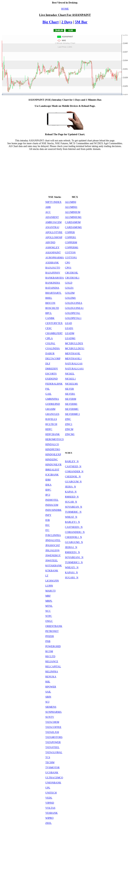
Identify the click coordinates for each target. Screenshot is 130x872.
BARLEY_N (72, 461)
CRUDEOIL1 (72, 277)
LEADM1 (70, 338)
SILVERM (70, 399)
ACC (48, 212)
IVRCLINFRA (53, 535)
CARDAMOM (73, 222)
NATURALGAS (73, 363)
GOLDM (70, 293)
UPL (47, 787)
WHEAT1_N (71, 567)
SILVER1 (70, 394)
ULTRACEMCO (54, 777)
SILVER (69, 388)
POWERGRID (53, 646)
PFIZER (49, 636)
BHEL (48, 298)
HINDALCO (52, 444)
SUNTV (49, 717)
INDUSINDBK (53, 510)
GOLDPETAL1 (73, 318)
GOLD (68, 282)
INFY (48, 515)
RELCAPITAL (53, 666)
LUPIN (49, 585)
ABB (48, 207)
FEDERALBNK (54, 383)
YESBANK (51, 813)
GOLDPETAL (72, 313)
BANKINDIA (52, 282)
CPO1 (68, 267)
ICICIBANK (52, 474)
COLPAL (50, 343)
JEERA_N (70, 486)
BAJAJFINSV (52, 272)
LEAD (68, 323)
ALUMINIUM (72, 212)
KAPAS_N (71, 491)
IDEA (48, 484)
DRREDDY (51, 368)
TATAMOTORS (53, 737)
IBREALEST (52, 469)
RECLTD (50, 656)
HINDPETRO (52, 449)
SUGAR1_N (71, 577)
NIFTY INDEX (53, 202)
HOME (65, 8)
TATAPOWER (53, 742)
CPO (67, 262)
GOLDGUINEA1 (74, 308)
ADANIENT (52, 217)
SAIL (48, 691)
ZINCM (69, 429)
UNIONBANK (53, 782)
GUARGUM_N (73, 481)
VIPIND (49, 802)
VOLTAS (50, 808)
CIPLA (49, 338)
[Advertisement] (65, 173)
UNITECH (51, 792)
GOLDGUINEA (73, 303)
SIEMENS (50, 707)
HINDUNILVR (53, 464)
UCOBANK (51, 772)
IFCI (47, 495)
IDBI (48, 479)
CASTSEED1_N (74, 527)
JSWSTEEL (51, 560)
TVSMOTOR (52, 767)
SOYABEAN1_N (74, 557)
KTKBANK (51, 570)
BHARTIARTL (53, 293)
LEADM (69, 333)
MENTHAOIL (72, 353)
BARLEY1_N (72, 522)
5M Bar (81, 22)
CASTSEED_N (73, 466)
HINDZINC (51, 459)
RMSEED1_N (72, 552)
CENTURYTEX (54, 323)
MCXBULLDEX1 (74, 348)
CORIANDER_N (74, 471)
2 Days (66, 22)
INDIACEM (51, 505)
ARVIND (50, 242)
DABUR (50, 353)
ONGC (49, 621)
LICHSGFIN (52, 580)
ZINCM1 (70, 434)
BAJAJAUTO (52, 267)
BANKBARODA (54, 277)
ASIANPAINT (53, 252)
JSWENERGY (53, 555)
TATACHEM (52, 722)
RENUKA (50, 676)
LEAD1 (69, 328)
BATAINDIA (52, 288)
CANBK (50, 318)
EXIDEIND (51, 378)
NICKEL (70, 373)
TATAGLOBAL (53, 752)
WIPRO (49, 818)
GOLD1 (69, 288)
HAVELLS (51, 419)
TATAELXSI (52, 732)
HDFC (48, 429)
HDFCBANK (52, 434)
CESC (48, 328)
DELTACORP (52, 358)
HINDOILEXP (53, 454)
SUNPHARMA (53, 712)
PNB (47, 641)
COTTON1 (71, 257)
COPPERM (71, 242)
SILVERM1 (71, 404)
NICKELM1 (71, 383)
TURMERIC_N (73, 512)
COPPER (70, 232)
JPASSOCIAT (52, 545)
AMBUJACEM (53, 222)
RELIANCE (51, 661)
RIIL (47, 681)
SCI (47, 702)
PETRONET (52, 631)
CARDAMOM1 (73, 227)
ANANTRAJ (52, 227)
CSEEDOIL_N (73, 476)
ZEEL (48, 823)
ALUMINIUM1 (73, 217)
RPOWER (50, 686)
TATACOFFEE (53, 727)
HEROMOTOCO (54, 439)
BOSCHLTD (52, 308)
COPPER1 (70, 237)
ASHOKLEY (52, 247)
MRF (48, 595)
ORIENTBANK (53, 626)
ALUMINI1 (71, 207)
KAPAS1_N (71, 572)
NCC (48, 611)
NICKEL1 (70, 378)
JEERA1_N (71, 547)
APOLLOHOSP (53, 237)
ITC (47, 530)
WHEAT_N (71, 517)
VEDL (48, 797)
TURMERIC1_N (74, 562)
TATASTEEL (52, 747)
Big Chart (50, 22)
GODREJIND (52, 404)
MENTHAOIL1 (73, 358)
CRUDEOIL (71, 272)
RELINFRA (51, 671)
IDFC (48, 489)
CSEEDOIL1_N (73, 537)
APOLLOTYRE (53, 232)
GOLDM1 (70, 298)
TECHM (49, 762)
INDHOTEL (51, 500)
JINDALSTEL (53, 540)
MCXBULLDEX (74, 343)
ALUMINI (70, 202)
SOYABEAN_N (73, 506)
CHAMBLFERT (54, 333)
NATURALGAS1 (74, 368)
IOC (47, 525)
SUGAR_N (71, 501)
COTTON (70, 252)
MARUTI (50, 590)
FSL (47, 388)
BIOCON (50, 303)
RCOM (49, 651)
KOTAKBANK (53, 565)
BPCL (48, 313)
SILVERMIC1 (72, 414)
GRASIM (50, 409)
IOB (47, 520)
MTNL (49, 606)
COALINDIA (52, 348)
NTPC (48, 616)
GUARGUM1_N (74, 542)
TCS (47, 757)
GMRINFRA (52, 399)
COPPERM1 (71, 247)
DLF (47, 363)
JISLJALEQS (52, 550)
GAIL (48, 394)
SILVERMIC (72, 409)
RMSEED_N (72, 496)
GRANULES (52, 414)
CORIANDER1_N (75, 532)
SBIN (48, 696)
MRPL (48, 601)
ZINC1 (68, 424)
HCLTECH (51, 424)
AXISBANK (52, 262)
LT (46, 575)
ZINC (68, 419)
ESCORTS (51, 373)
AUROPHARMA (54, 257)
